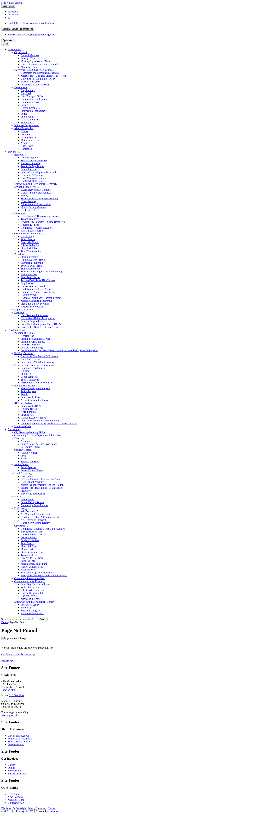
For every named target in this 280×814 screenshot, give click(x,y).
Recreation (13, 429)
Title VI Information (31, 251)
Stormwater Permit (30, 268)
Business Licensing (31, 163)
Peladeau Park (28, 560)
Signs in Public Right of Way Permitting (41, 271)
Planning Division (23, 333)
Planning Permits (29, 257)
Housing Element (30, 224)
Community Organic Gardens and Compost (43, 528)
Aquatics (25, 441)
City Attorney (28, 90)
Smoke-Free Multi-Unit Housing (37, 362)
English (31, 23)
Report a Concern (17, 773)
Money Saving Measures (33, 207)
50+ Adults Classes (30, 446)
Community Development (34, 99)
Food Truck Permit (30, 277)
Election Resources (30, 81)
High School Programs (32, 482)
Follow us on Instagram (20, 738)
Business (18, 154)
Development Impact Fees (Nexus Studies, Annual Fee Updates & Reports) (59, 350)
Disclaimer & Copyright (13, 808)
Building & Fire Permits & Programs (39, 356)
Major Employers (30, 140)
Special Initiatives (30, 379)
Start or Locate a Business (34, 160)
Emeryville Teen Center (33, 493)
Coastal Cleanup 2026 (32, 593)
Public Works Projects (32, 397)
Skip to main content (11, 2)
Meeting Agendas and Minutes (36, 61)
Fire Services (27, 122)
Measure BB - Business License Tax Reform (43, 75)
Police (24, 113)
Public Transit (28, 239)
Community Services (31, 102)
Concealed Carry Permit (33, 286)
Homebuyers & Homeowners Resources (41, 216)
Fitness (17, 438)
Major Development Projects (35, 388)
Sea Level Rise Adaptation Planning (39, 198)
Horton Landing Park (32, 566)
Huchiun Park (28, 569)
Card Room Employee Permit (36, 289)
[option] (143, 23)
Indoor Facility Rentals (32, 502)
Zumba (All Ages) (30, 461)
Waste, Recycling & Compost (36, 189)
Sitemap (52, 808)
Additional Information (32, 613)
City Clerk (26, 93)
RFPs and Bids (22, 403)
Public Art (26, 373)
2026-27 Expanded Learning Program (40, 479)
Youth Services (22, 473)
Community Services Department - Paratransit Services (49, 423)
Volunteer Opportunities (26, 125)
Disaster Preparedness (32, 321)
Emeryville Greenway (32, 558)
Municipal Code (29, 67)
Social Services (28, 467)
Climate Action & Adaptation (36, 204)
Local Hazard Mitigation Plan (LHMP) (41, 324)
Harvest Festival (29, 596)
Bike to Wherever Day (32, 590)
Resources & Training (32, 175)
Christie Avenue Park (31, 534)
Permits (18, 254)
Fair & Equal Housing (32, 230)
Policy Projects (28, 391)
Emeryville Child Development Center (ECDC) (38, 183)
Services (12, 151)
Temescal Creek (29, 555)
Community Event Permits (34, 505)
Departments (20, 87)
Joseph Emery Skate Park (34, 563)
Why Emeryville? (30, 157)
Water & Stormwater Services (36, 192)
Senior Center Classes (32, 470)
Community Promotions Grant (29, 578)
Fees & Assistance (30, 604)
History (24, 131)
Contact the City (16, 802)
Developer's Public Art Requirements (40, 517)
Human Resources (30, 107)
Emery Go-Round (30, 242)
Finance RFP (27, 414)
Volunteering (14, 770)
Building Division (23, 353)
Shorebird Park (28, 546)
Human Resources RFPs (33, 417)
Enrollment (26, 607)
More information (10, 715)
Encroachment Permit (32, 262)
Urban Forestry (28, 201)
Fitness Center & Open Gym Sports (39, 444)
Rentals (18, 496)
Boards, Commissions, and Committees (41, 64)
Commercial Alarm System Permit (38, 292)
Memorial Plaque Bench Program (38, 572)
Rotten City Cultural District (35, 522)
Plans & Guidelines (31, 344)
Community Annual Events (28, 581)
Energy (24, 195)
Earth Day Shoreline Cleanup (36, 584)
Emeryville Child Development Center (34, 601)
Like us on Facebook (18, 735)
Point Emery (27, 543)
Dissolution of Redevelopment (36, 382)
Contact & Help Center (32, 181)
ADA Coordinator (30, 119)
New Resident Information (34, 315)
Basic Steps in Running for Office (38, 78)
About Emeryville (23, 128)
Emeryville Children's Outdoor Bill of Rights (44, 575)
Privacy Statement (37, 808)
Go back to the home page (18, 654)
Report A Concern (23, 309)
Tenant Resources (30, 219)
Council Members (30, 55)
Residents (19, 312)
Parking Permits (29, 274)
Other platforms (16, 744)
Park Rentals (27, 499)
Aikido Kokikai (29, 452)
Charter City (27, 145)
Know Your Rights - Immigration (38, 318)
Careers (12, 764)
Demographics (28, 137)
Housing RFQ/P (29, 408)
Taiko (24, 458)
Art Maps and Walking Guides (36, 514)
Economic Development (33, 368)
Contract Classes (22, 449)
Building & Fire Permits (33, 259)
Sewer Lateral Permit (31, 265)
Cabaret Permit (28, 295)
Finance (25, 105)
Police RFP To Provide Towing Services (41, 420)
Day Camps (27, 476)
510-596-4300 (16, 695)
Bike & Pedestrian (30, 245)
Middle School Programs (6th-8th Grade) (42, 484)
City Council (20, 52)
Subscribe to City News (20, 741)
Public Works (28, 116)
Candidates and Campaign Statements (40, 72)
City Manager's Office (32, 96)
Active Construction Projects (35, 400)
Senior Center (21, 464)
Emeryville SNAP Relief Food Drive (39, 327)
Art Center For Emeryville (34, 520)
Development (15, 330)
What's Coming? (29, 511)
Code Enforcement (30, 359)
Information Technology (33, 110)
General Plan (27, 335)
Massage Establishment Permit (36, 300)
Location (25, 134)
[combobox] (17, 29)
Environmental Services (26, 186)
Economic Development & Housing (32, 365)
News (24, 143)
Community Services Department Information (37, 435)
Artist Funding (28, 411)
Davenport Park (29, 537)
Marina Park (27, 549)
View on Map (8, 690)
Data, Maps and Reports (33, 178)
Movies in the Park (30, 598)
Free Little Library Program (35, 303)
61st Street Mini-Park (31, 531)
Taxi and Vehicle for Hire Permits (38, 280)
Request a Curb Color (32, 306)
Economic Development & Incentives (40, 172)
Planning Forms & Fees (33, 341)
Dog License (27, 283)
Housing (18, 213)
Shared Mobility (29, 248)
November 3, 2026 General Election (32, 70)
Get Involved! (28, 210)
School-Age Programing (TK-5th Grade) (42, 487)
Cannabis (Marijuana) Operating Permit (41, 297)
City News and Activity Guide (29, 432)
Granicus (53, 811)
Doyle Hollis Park (30, 540)
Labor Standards (29, 376)
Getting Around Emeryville (28, 233)
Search (4, 619)
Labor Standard (29, 169)
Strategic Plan (28, 58)
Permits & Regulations (32, 166)
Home (4, 622)
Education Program (31, 610)
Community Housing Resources (37, 227)
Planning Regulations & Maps (36, 338)
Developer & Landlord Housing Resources (43, 221)
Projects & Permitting (32, 347)
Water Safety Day (30, 587)
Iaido (23, 455)
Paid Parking (27, 236)
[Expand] (22, 50)
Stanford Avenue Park (32, 552)
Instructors (26, 490)
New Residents (15, 796)
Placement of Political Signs (35, 84)
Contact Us (26, 148)
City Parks (19, 525)
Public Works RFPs (31, 406)
